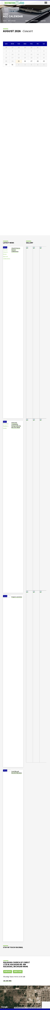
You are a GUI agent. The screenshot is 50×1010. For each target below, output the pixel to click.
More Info (7, 971)
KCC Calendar (12, 21)
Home (4, 21)
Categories (34, 21)
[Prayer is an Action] (6, 681)
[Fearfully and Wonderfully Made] (6, 856)
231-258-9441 (7, 981)
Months (43, 21)
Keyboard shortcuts (20, 1007)
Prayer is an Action (16, 597)
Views (27, 21)
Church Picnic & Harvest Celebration (15, 249)
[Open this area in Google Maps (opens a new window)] (4, 1007)
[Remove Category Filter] (34, 31)
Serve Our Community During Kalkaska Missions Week (16, 425)
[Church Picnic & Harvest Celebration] (6, 332)
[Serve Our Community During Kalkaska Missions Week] (6, 507)
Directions (18, 971)
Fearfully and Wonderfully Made (16, 772)
